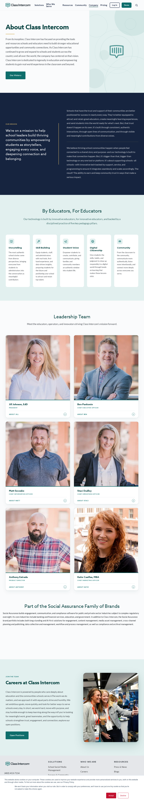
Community (81, 5)
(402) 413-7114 (12, 773)
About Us (84, 767)
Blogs (116, 771)
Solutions (39, 5)
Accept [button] (111, 795)
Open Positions (17, 735)
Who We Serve (50, 5)
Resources (68, 5)
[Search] (136, 5)
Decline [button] (123, 795)
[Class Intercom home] (18, 5)
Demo (126, 5)
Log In (114, 5)
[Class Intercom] (17, 764)
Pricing (103, 5)
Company (93, 5)
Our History (15, 75)
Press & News (120, 767)
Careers (84, 771)
